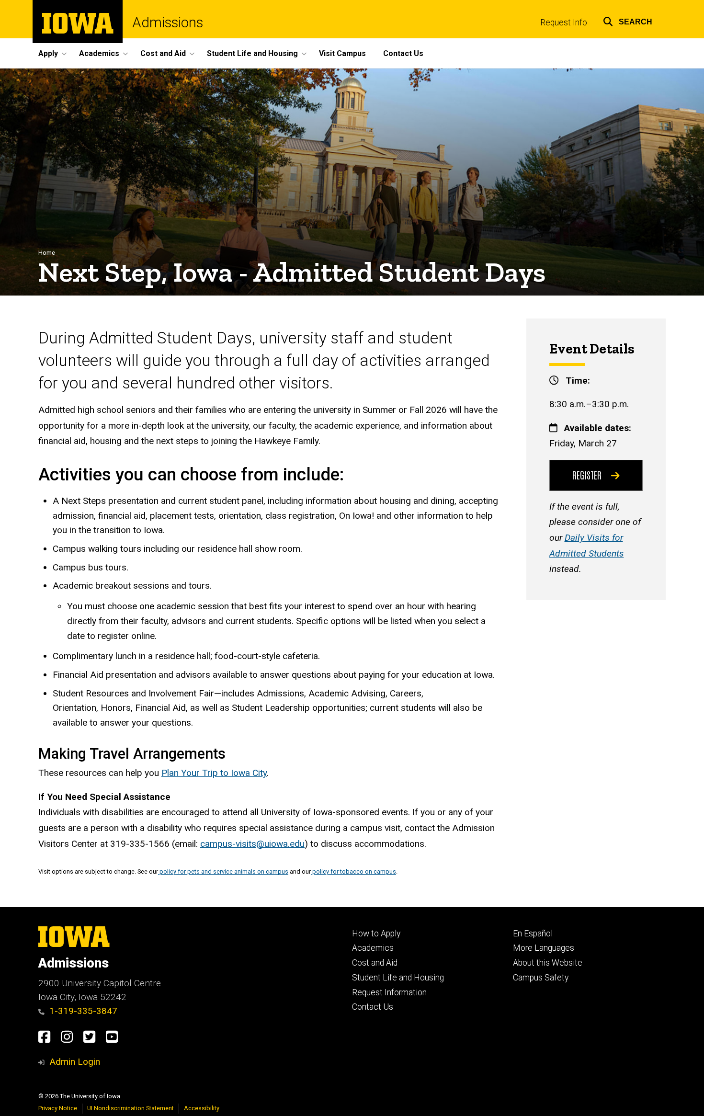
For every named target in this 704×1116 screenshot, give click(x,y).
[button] (628, 20)
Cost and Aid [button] (163, 53)
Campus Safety (540, 977)
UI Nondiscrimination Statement (130, 1108)
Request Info (563, 22)
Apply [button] (48, 53)
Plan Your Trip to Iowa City (214, 772)
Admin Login (74, 1061)
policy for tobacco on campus (353, 871)
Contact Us (403, 53)
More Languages (543, 948)
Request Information (389, 992)
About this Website (547, 963)
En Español (533, 933)
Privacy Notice (57, 1108)
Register (587, 474)
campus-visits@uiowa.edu (252, 843)
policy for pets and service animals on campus (223, 871)
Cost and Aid (374, 963)
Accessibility (201, 1108)
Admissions (167, 23)
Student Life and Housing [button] (252, 53)
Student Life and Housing (398, 977)
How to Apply (376, 933)
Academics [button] (99, 53)
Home (46, 252)
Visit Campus (342, 53)
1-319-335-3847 (83, 1010)
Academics (373, 948)
